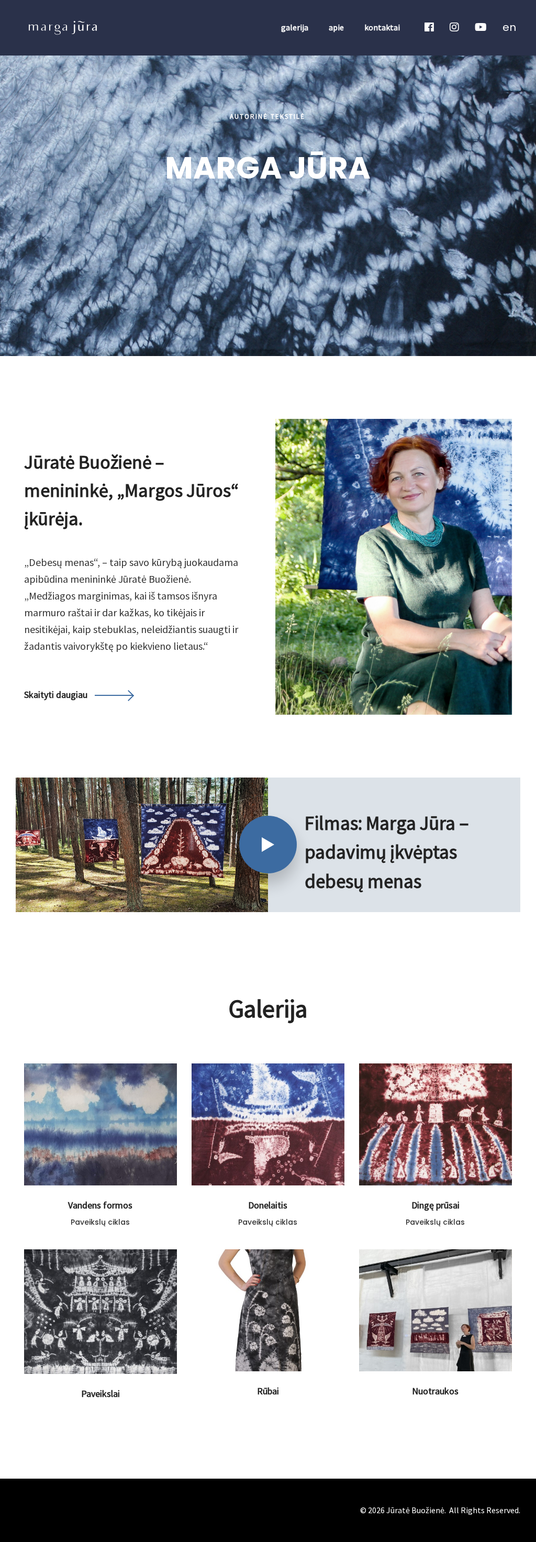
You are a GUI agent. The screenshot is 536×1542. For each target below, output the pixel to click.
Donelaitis (267, 1205)
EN (509, 27)
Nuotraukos (435, 1391)
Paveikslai (100, 1394)
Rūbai (268, 1391)
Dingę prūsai (435, 1205)
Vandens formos (100, 1205)
